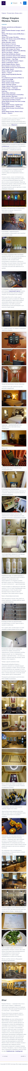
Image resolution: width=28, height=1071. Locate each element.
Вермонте (14, 125)
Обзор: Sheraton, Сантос (9, 42)
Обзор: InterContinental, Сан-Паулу (12, 47)
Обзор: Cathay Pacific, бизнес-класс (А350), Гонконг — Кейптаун (12, 87)
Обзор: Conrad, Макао (8, 81)
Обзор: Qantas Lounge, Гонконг (11, 83)
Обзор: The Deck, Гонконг (9, 84)
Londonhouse (5, 146)
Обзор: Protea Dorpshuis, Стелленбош (12, 94)
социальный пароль (14, 291)
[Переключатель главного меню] (24, 3)
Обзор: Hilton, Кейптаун (8, 93)
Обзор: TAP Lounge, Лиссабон (10, 37)
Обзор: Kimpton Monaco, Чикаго (11, 64)
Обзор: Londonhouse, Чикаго (10, 62)
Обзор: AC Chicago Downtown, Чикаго (12, 61)
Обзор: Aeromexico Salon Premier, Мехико (14, 56)
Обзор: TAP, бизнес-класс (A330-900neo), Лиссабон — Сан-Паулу (14, 39)
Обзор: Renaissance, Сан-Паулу (11, 45)
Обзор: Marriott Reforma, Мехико (11, 54)
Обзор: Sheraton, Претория (9, 96)
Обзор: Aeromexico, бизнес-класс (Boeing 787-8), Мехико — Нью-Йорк (13, 58)
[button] (21, 3)
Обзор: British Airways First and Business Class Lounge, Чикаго (13, 68)
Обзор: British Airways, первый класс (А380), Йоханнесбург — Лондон (12, 105)
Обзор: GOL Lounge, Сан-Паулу (11, 49)
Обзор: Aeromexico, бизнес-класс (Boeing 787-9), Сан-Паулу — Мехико (13, 51)
